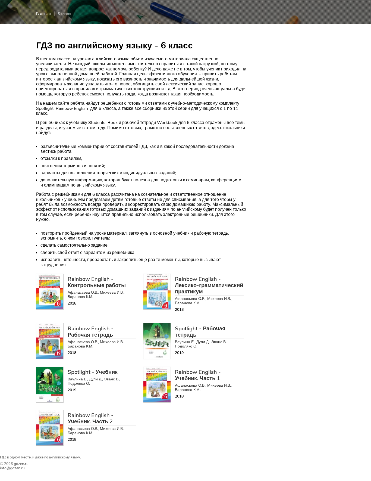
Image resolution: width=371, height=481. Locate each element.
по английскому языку (62, 457)
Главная (43, 13)
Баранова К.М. (80, 296)
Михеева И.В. (112, 292)
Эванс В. (219, 342)
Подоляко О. (186, 346)
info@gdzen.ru (12, 468)
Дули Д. (202, 342)
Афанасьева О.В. (83, 292)
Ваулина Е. (184, 342)
